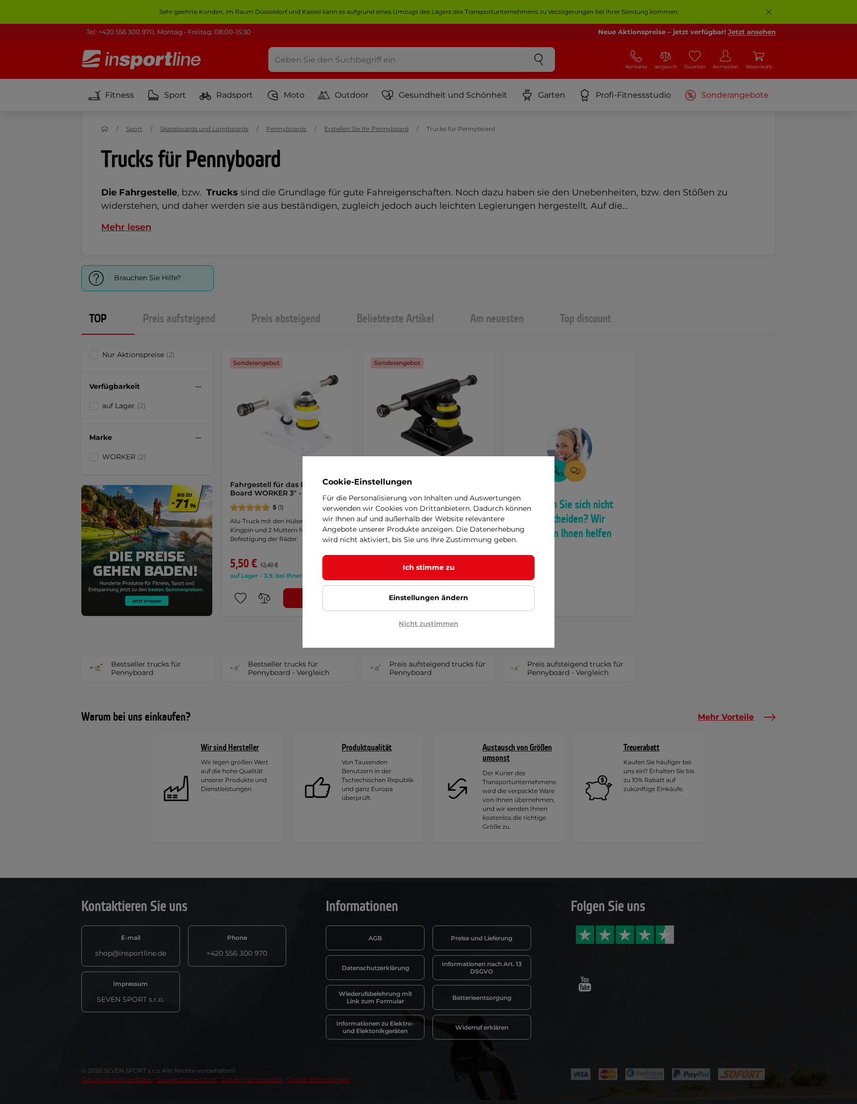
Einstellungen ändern (428, 597)
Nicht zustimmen (428, 623)
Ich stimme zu (429, 567)
